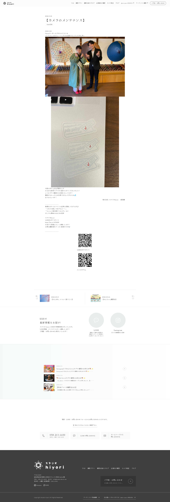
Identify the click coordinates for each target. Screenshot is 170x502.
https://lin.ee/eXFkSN (52, 222)
